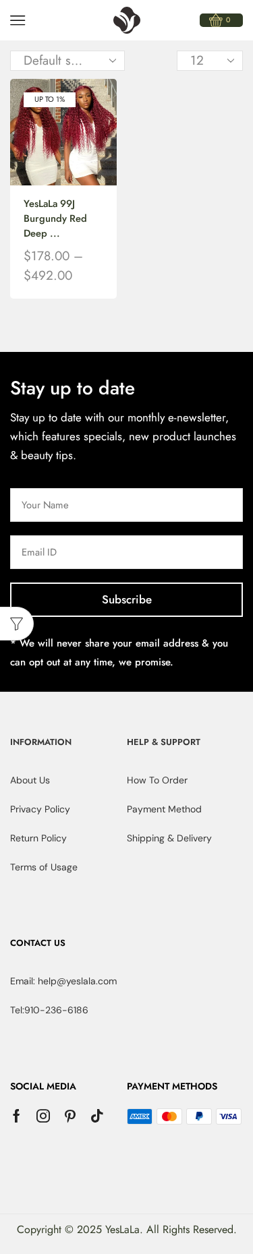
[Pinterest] (70, 1116)
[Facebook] (16, 1116)
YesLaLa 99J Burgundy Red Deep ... (55, 218)
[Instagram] (43, 1116)
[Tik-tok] (97, 1116)
